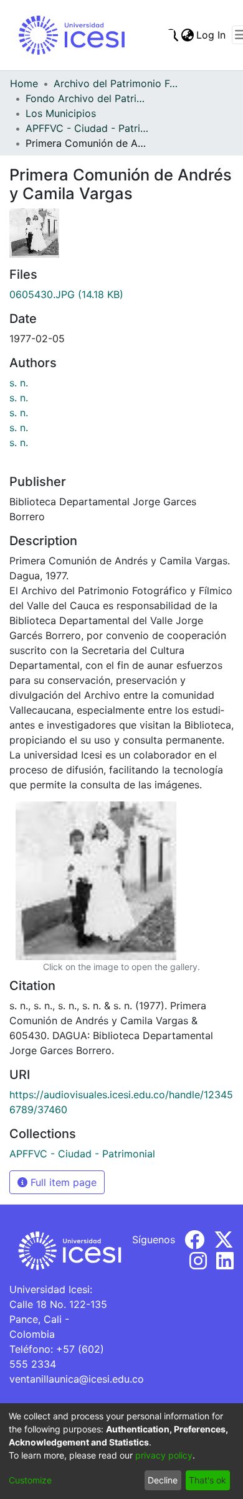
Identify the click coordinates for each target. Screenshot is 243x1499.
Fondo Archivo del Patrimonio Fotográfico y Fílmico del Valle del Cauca (88, 98)
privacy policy (164, 1455)
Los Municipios (61, 113)
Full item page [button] (62, 1182)
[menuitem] (187, 34)
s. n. (18, 382)
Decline (163, 1480)
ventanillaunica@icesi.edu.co (76, 1379)
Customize (30, 1480)
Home (24, 83)
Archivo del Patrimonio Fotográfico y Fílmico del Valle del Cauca (116, 83)
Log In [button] (211, 35)
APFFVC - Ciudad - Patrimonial (88, 128)
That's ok (207, 1480)
